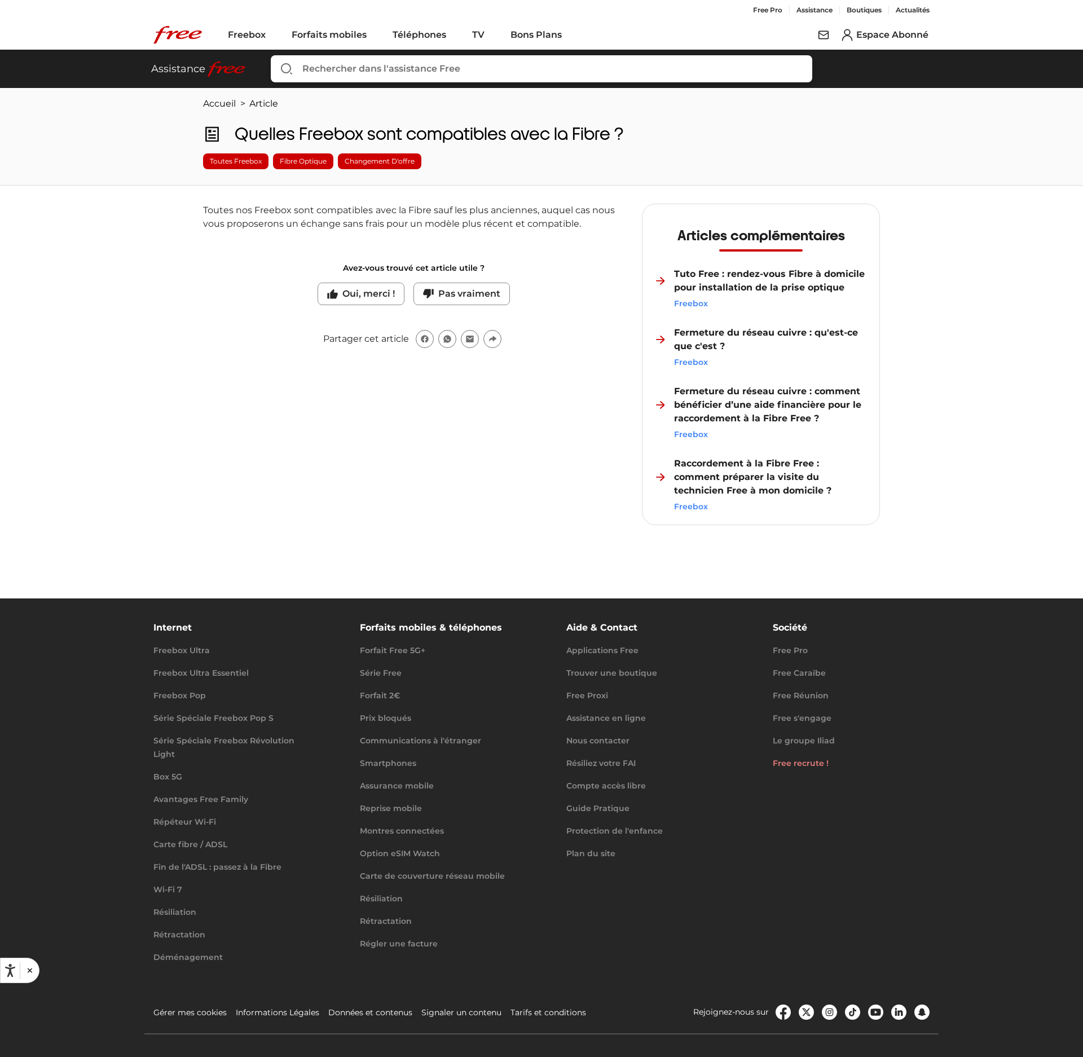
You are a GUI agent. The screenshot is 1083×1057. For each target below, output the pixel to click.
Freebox (247, 34)
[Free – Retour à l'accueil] (177, 35)
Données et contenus (370, 1012)
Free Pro (767, 10)
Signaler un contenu (461, 1012)
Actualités (913, 10)
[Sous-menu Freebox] (273, 35)
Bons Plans (536, 34)
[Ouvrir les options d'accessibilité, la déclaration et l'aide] (10, 970)
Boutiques (864, 10)
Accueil (219, 103)
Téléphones (419, 34)
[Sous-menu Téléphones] (454, 35)
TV (478, 34)
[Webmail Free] (824, 35)
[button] (29, 970)
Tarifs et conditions (548, 1012)
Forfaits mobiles (329, 34)
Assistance (814, 10)
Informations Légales (277, 1012)
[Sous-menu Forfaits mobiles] (374, 35)
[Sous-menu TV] (492, 35)
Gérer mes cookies (190, 1012)
